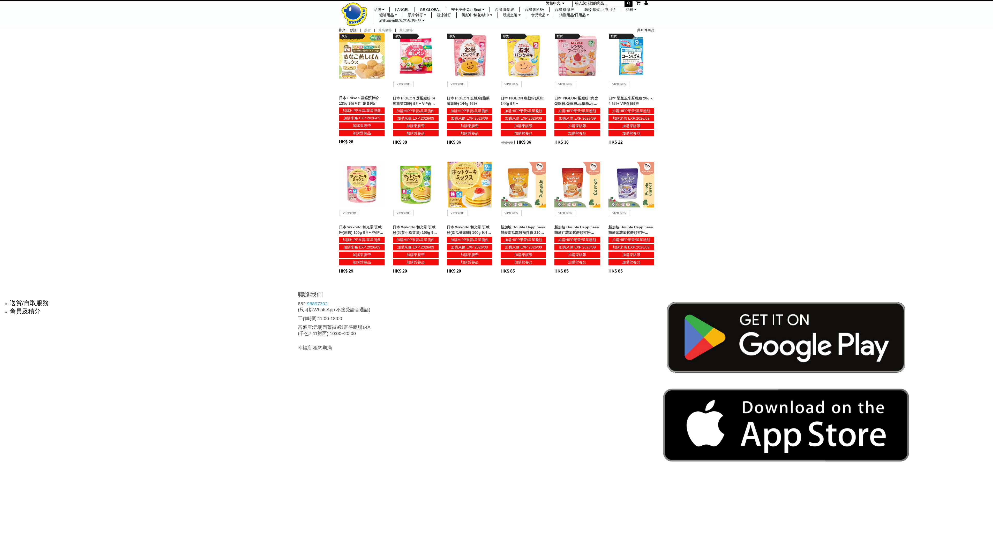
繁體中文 (553, 3)
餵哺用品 (387, 15)
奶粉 (630, 9)
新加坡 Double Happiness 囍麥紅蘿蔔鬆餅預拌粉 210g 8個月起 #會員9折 (576, 232)
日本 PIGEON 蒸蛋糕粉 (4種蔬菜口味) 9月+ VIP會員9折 (415, 103)
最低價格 (406, 30)
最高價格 (385, 30)
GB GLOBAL (430, 9)
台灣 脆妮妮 (504, 9)
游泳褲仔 (444, 15)
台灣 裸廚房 (564, 9)
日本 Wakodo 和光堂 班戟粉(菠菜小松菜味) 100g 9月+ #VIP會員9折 (415, 232)
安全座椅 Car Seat (466, 9)
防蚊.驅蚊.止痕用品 (599, 9)
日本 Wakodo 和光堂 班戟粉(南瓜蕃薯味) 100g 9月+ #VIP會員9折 (468, 232)
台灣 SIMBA (534, 9)
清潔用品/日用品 (573, 15)
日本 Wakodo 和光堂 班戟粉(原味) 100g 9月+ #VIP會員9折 (361, 232)
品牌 (378, 9)
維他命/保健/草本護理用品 (400, 20)
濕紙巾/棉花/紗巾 (476, 15)
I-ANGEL (402, 9)
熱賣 (367, 30)
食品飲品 (539, 15)
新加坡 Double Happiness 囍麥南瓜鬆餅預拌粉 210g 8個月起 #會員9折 (523, 232)
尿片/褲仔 (416, 15)
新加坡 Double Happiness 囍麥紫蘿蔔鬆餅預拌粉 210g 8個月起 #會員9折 (630, 232)
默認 (353, 30)
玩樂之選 (510, 15)
